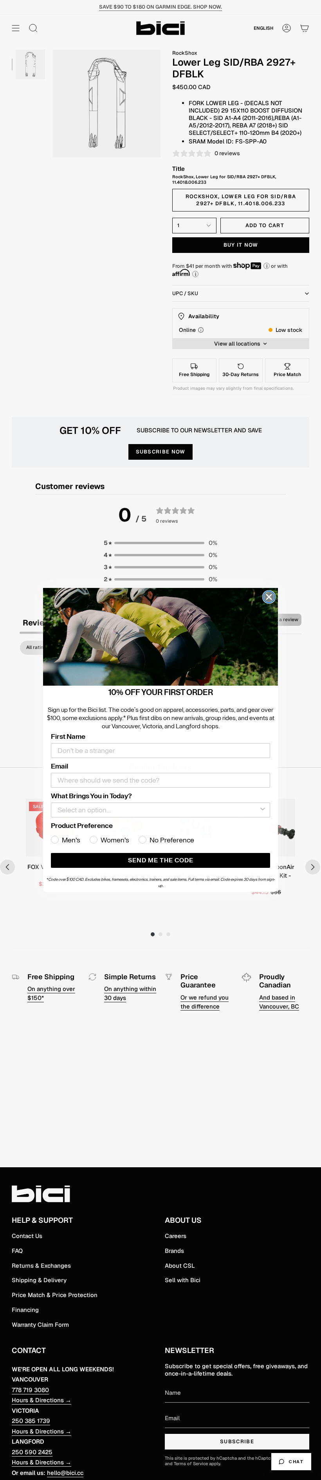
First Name (68, 736)
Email (59, 766)
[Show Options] (263, 810)
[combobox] (158, 810)
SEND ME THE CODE (160, 860)
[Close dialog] (269, 597)
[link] (160, 637)
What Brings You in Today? (91, 795)
